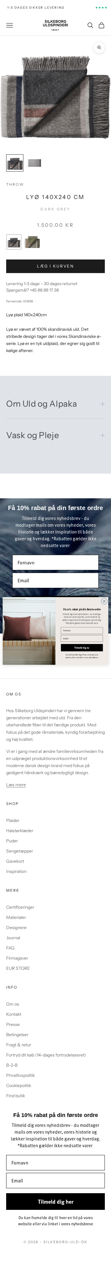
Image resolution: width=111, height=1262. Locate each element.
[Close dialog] (104, 601)
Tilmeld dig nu (81, 647)
